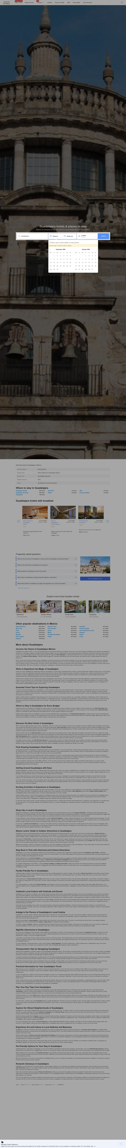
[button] (50, 249)
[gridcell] (54, 255)
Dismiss (121, 1144)
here (94, 1146)
